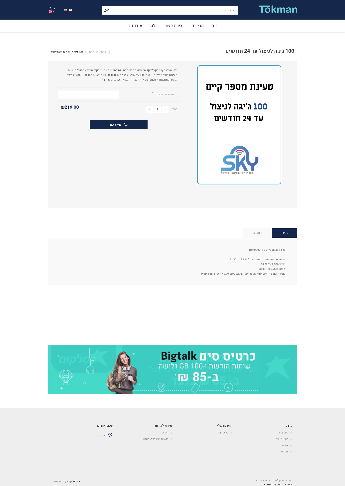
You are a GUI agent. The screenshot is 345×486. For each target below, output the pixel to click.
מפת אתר (283, 432)
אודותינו (284, 445)
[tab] (284, 233)
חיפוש (106, 10)
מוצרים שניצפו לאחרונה (156, 439)
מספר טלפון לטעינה (165, 94)
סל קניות (52, 9)
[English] (65, 9)
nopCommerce (75, 481)
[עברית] (70, 9)
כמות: (174, 109)
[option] (172, 369)
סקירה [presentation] (284, 233)
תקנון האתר (282, 439)
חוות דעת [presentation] (257, 233)
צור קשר (284, 451)
